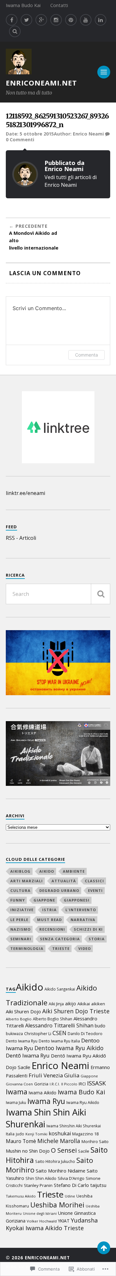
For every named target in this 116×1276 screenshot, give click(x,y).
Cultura (20, 890)
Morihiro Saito (95, 1141)
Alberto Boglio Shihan (52, 1018)
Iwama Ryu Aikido (82, 1102)
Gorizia (41, 1084)
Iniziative (22, 909)
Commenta (86, 355)
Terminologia (27, 948)
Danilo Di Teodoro (85, 1033)
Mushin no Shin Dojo (28, 1151)
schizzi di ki (88, 929)
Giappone (44, 900)
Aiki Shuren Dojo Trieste (76, 1011)
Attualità (64, 880)
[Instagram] (56, 20)
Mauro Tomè (21, 1141)
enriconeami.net (41, 82)
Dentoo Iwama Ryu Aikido (68, 1048)
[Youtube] (86, 20)
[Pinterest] (71, 20)
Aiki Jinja (56, 1004)
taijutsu (98, 1185)
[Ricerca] (100, 594)
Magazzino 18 (85, 1134)
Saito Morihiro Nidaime (60, 1170)
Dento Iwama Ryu (21, 1040)
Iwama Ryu (46, 1101)
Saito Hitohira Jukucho (55, 1161)
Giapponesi (77, 900)
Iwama (16, 1091)
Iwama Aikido (42, 1093)
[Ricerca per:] (58, 594)
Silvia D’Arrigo (71, 1178)
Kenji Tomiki (36, 1134)
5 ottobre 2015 (37, 134)
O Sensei (64, 1150)
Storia (97, 938)
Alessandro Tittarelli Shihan (59, 1025)
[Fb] (11, 20)
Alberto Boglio (19, 1019)
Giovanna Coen (19, 1084)
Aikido (46, 871)
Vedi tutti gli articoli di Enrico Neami (70, 181)
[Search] (15, 31)
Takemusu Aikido (21, 1196)
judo (20, 1133)
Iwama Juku (16, 1102)
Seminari (20, 938)
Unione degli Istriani (40, 1213)
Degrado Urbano (59, 890)
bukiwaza (14, 1033)
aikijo (70, 1003)
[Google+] (41, 20)
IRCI (82, 1084)
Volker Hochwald (42, 1221)
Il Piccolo (69, 1084)
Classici (94, 880)
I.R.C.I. (55, 1084)
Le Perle (19, 919)
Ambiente (74, 871)
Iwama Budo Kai (23, 5)
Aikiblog (20, 871)
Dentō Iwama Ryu (28, 1055)
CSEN (59, 1033)
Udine (70, 1196)
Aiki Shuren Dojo (23, 1011)
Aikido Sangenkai (59, 989)
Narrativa (83, 919)
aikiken (98, 1004)
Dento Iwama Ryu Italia (59, 1040)
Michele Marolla (58, 1141)
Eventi (95, 890)
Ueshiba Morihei (57, 1204)
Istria (49, 909)
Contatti (59, 5)
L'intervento (80, 909)
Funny (17, 900)
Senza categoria (60, 938)
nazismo (20, 929)
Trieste (61, 948)
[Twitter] (26, 20)
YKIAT (64, 1221)
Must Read (49, 919)
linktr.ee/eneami (25, 493)
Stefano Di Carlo (71, 1185)
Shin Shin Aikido (40, 1178)
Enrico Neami (88, 134)
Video (84, 948)
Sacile (83, 1151)
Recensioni (52, 929)
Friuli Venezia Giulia (54, 1075)
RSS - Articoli (21, 537)
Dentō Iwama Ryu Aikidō (78, 1055)
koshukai (60, 1133)
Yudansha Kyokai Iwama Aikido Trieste (52, 1224)
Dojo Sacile (18, 1067)
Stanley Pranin (38, 1185)
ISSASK (96, 1083)
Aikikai (83, 1004)
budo (100, 1026)
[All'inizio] (103, 1247)
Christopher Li (37, 1033)
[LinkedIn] (100, 20)
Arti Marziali (26, 880)
